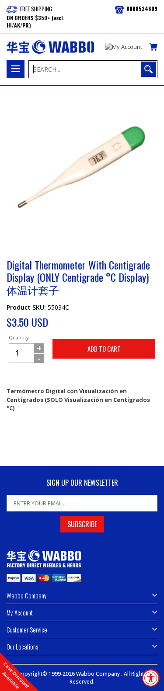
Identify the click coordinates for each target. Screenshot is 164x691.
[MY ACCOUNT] (123, 47)
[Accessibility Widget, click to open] (151, 678)
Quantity (19, 337)
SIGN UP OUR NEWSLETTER (82, 483)
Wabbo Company (98, 673)
